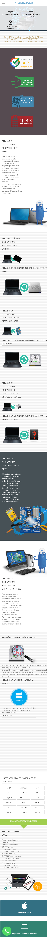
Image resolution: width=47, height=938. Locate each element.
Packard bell (23, 807)
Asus (9, 793)
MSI (9, 807)
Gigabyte (23, 798)
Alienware (23, 788)
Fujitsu (9, 798)
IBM (23, 802)
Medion (37, 802)
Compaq (24, 793)
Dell (37, 793)
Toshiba (23, 812)
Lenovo (9, 802)
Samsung (38, 807)
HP (38, 798)
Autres (37, 812)
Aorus (38, 788)
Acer (9, 788)
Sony (9, 812)
